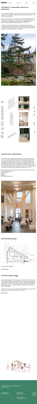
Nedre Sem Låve (4, 292)
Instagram (34, 392)
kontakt (5, 385)
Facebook (34, 393)
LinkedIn (34, 395)
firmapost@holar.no (5, 392)
